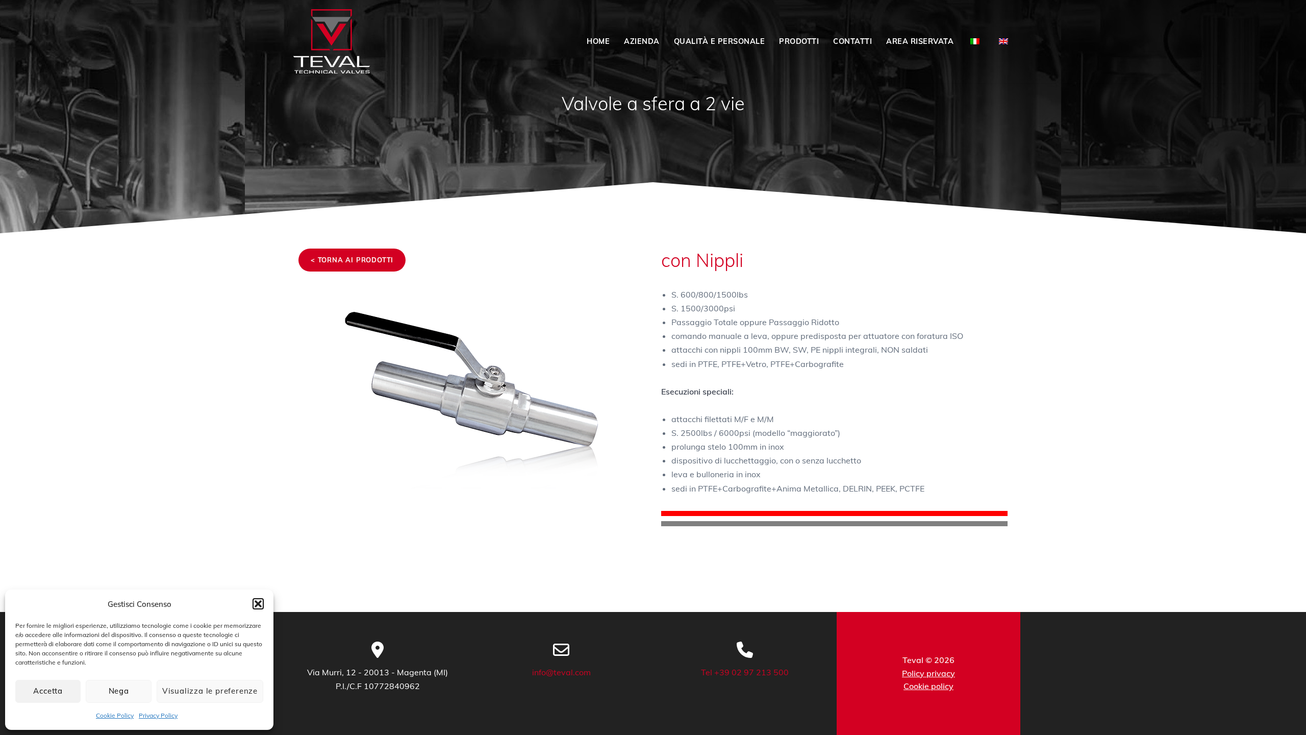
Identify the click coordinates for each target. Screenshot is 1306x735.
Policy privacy (928, 673)
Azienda (642, 41)
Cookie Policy (115, 715)
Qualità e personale (719, 41)
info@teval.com (561, 672)
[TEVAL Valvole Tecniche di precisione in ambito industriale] (331, 41)
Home (598, 41)
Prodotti (799, 41)
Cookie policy (928, 686)
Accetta (48, 691)
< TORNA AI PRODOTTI (352, 260)
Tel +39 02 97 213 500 (745, 672)
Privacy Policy (158, 715)
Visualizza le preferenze (210, 691)
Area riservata (919, 41)
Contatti (852, 41)
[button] (258, 604)
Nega (119, 691)
